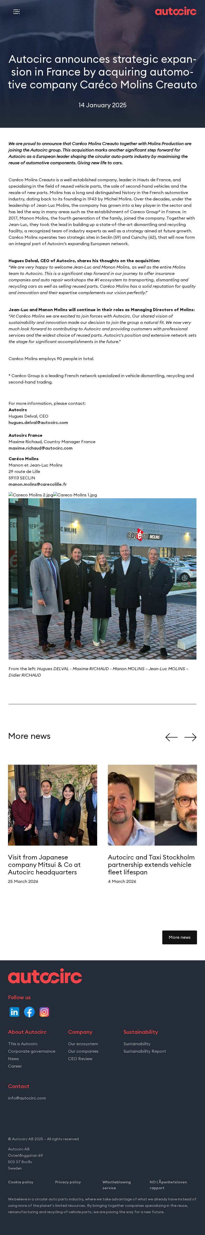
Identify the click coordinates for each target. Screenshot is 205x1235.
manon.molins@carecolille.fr (38, 484)
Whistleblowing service (116, 1185)
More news (180, 937)
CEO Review (80, 1059)
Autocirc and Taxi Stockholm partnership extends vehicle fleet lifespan (151, 865)
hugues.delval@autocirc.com (38, 423)
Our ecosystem (83, 1044)
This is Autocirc (23, 1044)
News (13, 1059)
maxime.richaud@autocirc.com (41, 448)
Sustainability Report (145, 1051)
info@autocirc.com (27, 1098)
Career (15, 1066)
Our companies (83, 1051)
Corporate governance (31, 1051)
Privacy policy (68, 1182)
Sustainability (137, 1044)
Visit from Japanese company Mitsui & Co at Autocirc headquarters (44, 865)
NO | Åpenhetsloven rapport (168, 1185)
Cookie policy (20, 1182)
